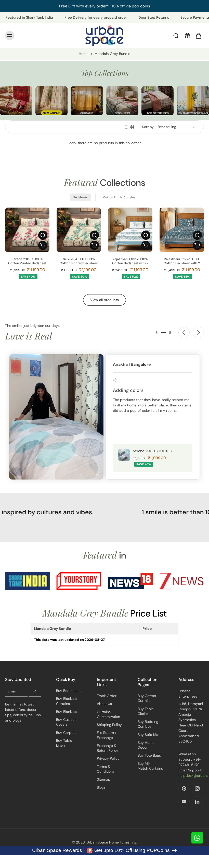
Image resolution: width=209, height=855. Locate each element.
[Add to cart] (42, 245)
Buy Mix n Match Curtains (150, 766)
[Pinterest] (184, 788)
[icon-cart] (198, 35)
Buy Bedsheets (68, 690)
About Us (104, 703)
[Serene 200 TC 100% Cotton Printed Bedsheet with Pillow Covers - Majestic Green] (79, 230)
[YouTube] (184, 801)
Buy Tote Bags (149, 755)
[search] (175, 35)
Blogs (101, 787)
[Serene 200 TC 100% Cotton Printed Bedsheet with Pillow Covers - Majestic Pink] (27, 230)
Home (83, 53)
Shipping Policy (109, 724)
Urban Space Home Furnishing (111, 842)
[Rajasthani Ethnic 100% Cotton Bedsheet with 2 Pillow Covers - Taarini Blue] (130, 230)
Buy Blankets (66, 711)
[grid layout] (132, 127)
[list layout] (126, 127)
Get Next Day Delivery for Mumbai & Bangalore (145, 6)
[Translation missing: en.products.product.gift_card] (187, 35)
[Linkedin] (197, 801)
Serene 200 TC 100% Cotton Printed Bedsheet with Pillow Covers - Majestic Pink (27, 261)
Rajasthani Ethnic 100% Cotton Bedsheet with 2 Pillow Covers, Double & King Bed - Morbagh (182, 261)
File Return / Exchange (106, 735)
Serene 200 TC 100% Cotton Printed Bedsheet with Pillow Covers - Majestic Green (79, 261)
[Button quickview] (42, 235)
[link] (27, 581)
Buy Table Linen (64, 743)
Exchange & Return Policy (107, 748)
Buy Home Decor (146, 745)
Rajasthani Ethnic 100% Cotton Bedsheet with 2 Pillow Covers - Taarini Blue (130, 261)
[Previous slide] (184, 332)
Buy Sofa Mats (149, 734)
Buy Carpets (66, 732)
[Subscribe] (35, 691)
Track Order (106, 695)
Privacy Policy (108, 758)
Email (12, 691)
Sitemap (103, 779)
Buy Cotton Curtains (147, 698)
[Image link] (16, 100)
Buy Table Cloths (146, 711)
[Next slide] (198, 332)
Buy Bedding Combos (148, 724)
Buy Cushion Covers (66, 722)
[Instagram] (197, 788)
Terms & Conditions (105, 769)
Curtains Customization (108, 714)
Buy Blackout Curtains (66, 701)
